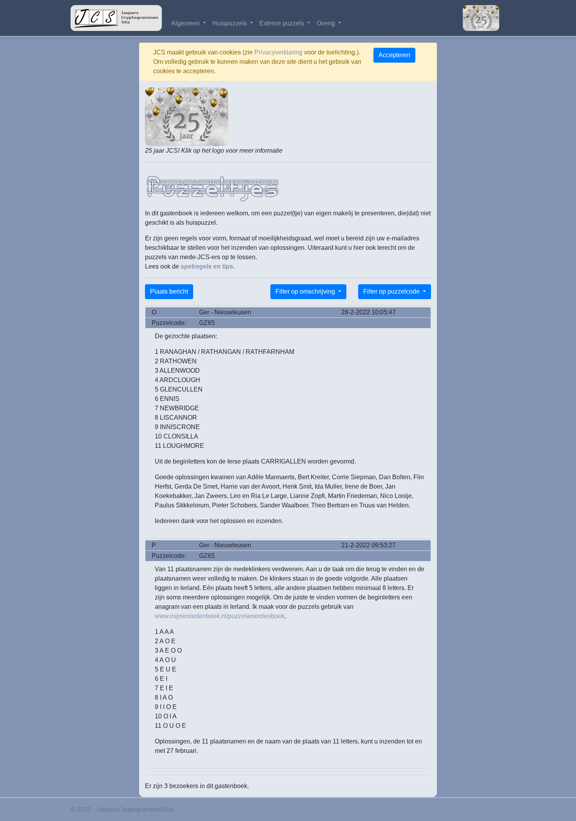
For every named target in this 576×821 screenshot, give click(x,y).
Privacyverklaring (278, 52)
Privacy (189, 809)
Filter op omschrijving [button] (306, 291)
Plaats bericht (169, 291)
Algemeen (186, 23)
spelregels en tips (207, 266)
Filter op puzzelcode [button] (392, 291)
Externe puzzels (282, 23)
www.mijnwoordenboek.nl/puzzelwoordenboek (219, 616)
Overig (327, 23)
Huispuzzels (230, 23)
